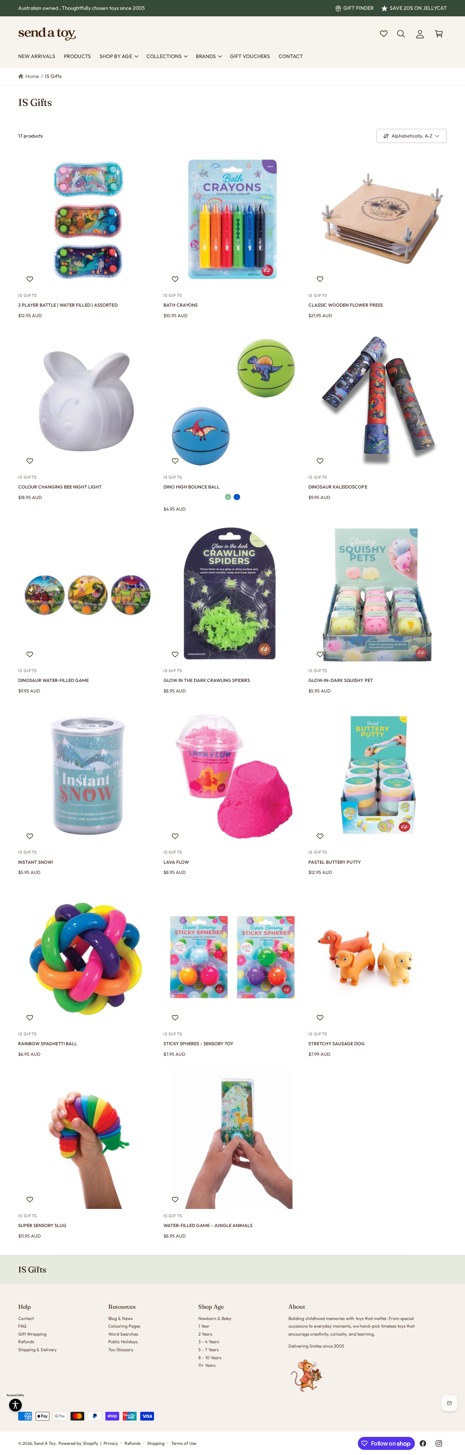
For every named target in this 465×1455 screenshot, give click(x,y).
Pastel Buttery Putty (334, 862)
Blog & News (120, 1318)
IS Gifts (53, 76)
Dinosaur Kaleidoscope (337, 487)
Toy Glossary (120, 1349)
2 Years (205, 1334)
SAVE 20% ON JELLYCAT (418, 8)
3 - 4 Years (208, 1341)
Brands (206, 56)
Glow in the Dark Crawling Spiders (206, 680)
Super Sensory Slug (42, 1225)
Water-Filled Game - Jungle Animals (207, 1225)
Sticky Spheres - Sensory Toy (198, 1043)
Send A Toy (45, 1443)
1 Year (204, 1326)
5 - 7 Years (208, 1349)
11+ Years (206, 1365)
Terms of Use (183, 1443)
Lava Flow (176, 862)
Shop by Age (116, 56)
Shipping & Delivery (37, 1349)
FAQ (22, 1326)
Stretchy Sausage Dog (336, 1043)
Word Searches (123, 1334)
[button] (401, 33)
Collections (164, 56)
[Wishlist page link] (384, 33)
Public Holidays (123, 1341)
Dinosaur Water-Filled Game (53, 680)
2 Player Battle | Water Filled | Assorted (68, 305)
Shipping (156, 1443)
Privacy (111, 1443)
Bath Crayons (180, 305)
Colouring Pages (124, 1326)
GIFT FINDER (358, 8)
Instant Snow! (35, 862)
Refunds (26, 1341)
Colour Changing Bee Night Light (60, 487)
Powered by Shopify (78, 1443)
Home (32, 76)
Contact (26, 1318)
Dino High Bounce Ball (191, 487)
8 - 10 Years (209, 1357)
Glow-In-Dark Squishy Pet (340, 680)
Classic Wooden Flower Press (345, 305)
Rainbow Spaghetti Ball (47, 1043)
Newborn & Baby (214, 1318)
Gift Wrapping (32, 1334)
